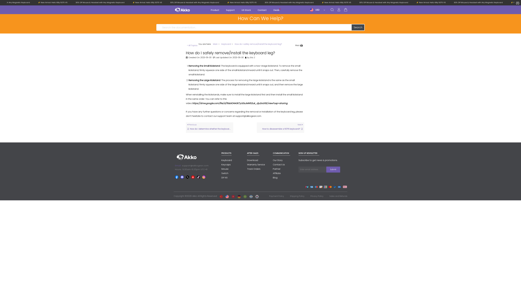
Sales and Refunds (338, 196)
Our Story (278, 160)
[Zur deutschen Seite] (238, 196)
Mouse (224, 169)
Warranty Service (256, 164)
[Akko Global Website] (226, 196)
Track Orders (253, 169)
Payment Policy (276, 196)
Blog (275, 177)
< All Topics (192, 45)
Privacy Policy (316, 196)
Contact (262, 10)
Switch (224, 173)
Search (358, 27)
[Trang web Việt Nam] (232, 196)
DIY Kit (224, 177)
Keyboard (226, 160)
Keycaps (226, 164)
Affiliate (277, 173)
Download (252, 160)
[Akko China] (220, 196)
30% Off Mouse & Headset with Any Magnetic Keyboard (102, 2)
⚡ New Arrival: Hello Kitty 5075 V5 (55, 2)
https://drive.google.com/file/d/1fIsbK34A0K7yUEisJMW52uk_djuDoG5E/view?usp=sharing (239, 103)
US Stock (246, 10)
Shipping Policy (297, 196)
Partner (276, 169)
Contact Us (279, 164)
